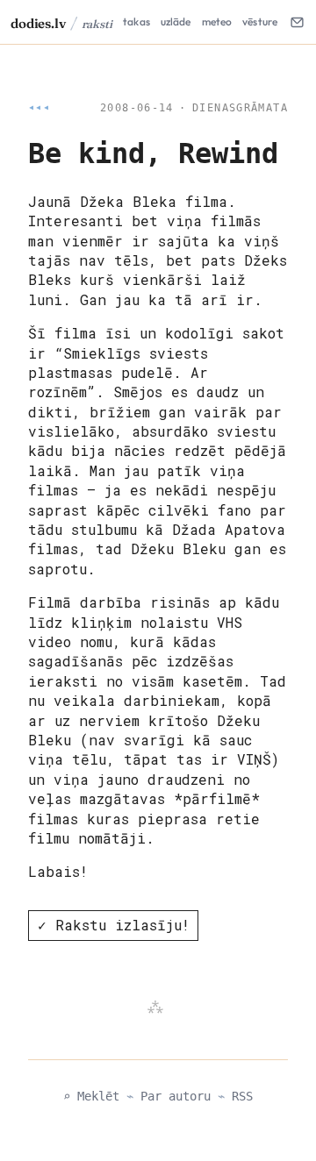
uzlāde (176, 21)
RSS (242, 1096)
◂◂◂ (39, 108)
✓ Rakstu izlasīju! (114, 924)
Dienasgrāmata (240, 108)
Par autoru (175, 1096)
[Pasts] (296, 22)
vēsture (259, 21)
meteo (217, 21)
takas (136, 21)
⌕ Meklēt (91, 1096)
